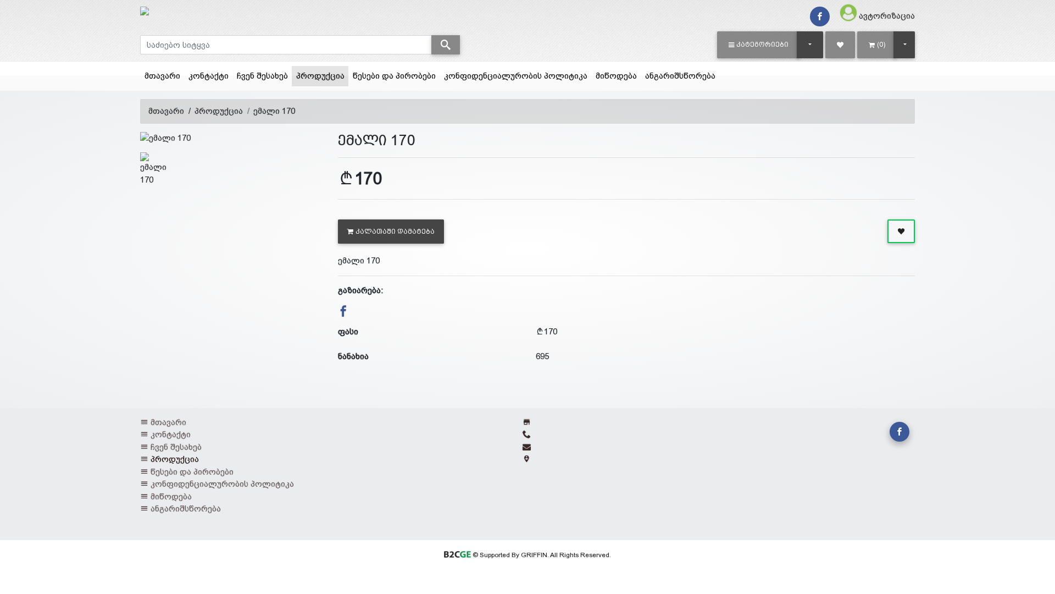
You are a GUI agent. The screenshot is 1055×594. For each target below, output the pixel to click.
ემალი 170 (274, 111)
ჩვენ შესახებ (262, 75)
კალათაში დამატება (395, 231)
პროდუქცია (322, 75)
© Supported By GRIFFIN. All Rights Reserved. (540, 555)
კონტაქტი (208, 75)
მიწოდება (616, 75)
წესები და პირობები (394, 75)
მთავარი (162, 75)
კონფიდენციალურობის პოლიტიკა (515, 75)
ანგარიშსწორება (680, 75)
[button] (758, 44)
